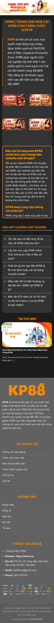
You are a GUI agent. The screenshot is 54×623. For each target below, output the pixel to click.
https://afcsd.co (25, 556)
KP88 (11, 39)
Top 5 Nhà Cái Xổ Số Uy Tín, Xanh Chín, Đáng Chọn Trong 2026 (24, 351)
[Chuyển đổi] (5, 239)
